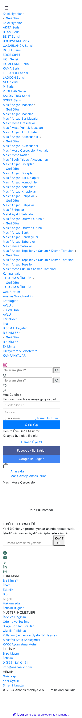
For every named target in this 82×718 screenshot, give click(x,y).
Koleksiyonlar (12, 23)
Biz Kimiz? (10, 580)
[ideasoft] (20, 714)
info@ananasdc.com (17, 667)
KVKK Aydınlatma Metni (20, 644)
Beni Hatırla (14, 418)
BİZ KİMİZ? (10, 342)
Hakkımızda (11, 603)
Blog (6, 594)
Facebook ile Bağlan (31, 450)
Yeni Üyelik (11, 681)
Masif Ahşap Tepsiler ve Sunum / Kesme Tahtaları (38, 260)
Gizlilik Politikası (15, 631)
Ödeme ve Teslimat (17, 621)
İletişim (8, 658)
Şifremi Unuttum (46, 418)
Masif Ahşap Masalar (18, 114)
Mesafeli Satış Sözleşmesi (21, 640)
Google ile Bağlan (31, 459)
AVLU (7, 314)
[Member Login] (5, 390)
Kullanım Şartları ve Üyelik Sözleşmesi (30, 635)
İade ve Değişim (14, 617)
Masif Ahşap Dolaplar (18, 173)
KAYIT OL (59, 540)
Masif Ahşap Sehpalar (18, 205)
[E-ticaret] (40, 714)
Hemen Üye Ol (31, 442)
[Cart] (6, 466)
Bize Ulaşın (11, 653)
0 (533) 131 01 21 (15, 662)
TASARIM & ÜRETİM (17, 287)
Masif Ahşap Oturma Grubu (22, 228)
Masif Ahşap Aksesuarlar (20, 146)
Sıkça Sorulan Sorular (18, 626)
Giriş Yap (31, 425)
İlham (6, 585)
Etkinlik (8, 590)
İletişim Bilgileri (13, 608)
